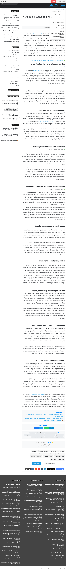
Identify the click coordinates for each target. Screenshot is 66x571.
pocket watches (37, 70)
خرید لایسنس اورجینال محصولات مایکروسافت (11, 62)
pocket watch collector (47, 454)
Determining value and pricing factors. (58, 28)
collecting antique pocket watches (37, 394)
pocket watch (60, 454)
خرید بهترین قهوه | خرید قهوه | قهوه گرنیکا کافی (10, 56)
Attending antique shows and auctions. (58, 37)
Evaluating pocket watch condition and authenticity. (58, 21)
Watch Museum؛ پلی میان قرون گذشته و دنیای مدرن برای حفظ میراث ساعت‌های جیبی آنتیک (44, 418)
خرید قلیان (17, 60)
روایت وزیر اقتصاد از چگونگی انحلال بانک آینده (10, 30)
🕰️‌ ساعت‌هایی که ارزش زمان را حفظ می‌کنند (53, 420)
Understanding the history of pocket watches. (58, 12)
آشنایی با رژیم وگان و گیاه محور (13, 50)
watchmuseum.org (36, 456)
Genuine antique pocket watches (45, 121)
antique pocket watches (37, 33)
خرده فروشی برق (16, 54)
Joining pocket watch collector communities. (57, 34)
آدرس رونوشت (36, 463)
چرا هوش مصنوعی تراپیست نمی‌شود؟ (11, 32)
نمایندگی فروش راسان (15, 81)
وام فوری (17, 85)
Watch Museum (48, 456)
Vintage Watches (59, 456)
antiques (34, 451)
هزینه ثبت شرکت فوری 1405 (14, 83)
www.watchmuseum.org (57, 459)
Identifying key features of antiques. (58, 15)
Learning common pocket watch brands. (59, 24)
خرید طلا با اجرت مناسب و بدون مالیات (12, 58)
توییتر (41, 427)
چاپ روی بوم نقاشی (15, 52)
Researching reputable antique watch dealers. (57, 18)
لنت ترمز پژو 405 (16, 79)
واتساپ (46, 427)
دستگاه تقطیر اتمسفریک (15, 67)
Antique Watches (44, 451)
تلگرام (51, 427)
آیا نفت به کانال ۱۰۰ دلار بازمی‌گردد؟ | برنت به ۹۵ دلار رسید (40, 1)
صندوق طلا (17, 69)
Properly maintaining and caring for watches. (57, 31)
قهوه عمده (17, 74)
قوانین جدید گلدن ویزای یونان (14, 76)
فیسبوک (36, 427)
